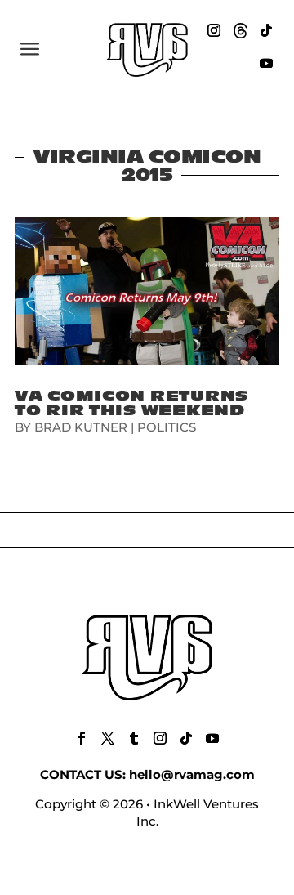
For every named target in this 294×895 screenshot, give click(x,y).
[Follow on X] (108, 738)
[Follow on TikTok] (266, 30)
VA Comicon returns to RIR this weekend (131, 403)
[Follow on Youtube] (266, 63)
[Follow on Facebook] (82, 738)
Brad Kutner (80, 427)
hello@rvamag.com (192, 774)
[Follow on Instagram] (214, 30)
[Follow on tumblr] (134, 738)
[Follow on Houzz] (240, 30)
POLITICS (166, 427)
